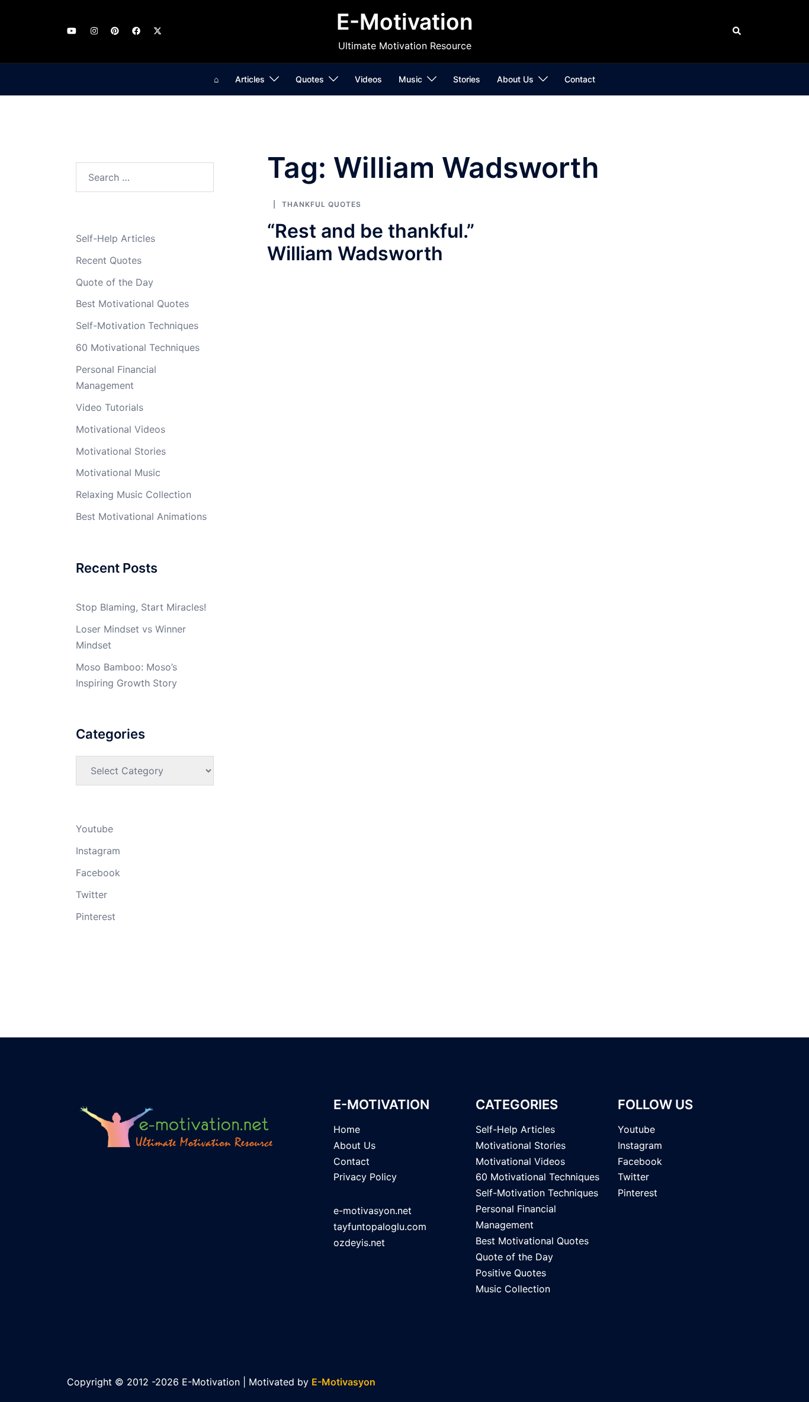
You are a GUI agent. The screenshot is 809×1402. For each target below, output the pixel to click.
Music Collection (513, 1289)
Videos (368, 79)
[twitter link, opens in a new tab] (157, 30)
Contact (579, 79)
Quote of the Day (114, 282)
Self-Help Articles (115, 238)
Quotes (310, 79)
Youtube (94, 829)
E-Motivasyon (343, 1382)
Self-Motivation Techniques (137, 325)
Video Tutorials (109, 407)
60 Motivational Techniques (138, 347)
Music (410, 79)
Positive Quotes (511, 1273)
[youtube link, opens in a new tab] (71, 30)
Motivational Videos (120, 429)
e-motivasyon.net (372, 1210)
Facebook (98, 873)
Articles (250, 79)
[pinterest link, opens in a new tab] (114, 30)
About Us (515, 79)
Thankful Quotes (321, 204)
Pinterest (95, 916)
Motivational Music (118, 472)
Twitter (91, 894)
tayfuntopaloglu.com (379, 1226)
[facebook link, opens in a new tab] (135, 30)
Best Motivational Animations (141, 516)
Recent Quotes (109, 260)
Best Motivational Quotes (132, 303)
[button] (737, 31)
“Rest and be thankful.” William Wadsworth (370, 242)
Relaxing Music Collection (133, 494)
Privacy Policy (365, 1177)
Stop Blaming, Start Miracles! (141, 607)
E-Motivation (404, 21)
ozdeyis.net (359, 1242)
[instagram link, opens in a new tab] (93, 30)
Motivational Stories (121, 451)
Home (346, 1129)
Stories (466, 79)
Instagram (98, 851)
